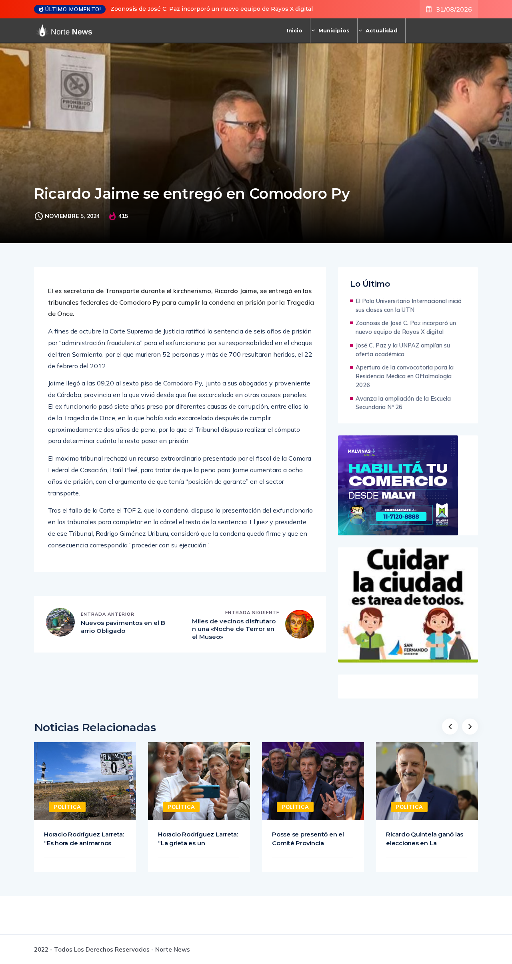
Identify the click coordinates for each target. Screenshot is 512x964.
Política (67, 807)
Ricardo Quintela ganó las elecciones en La (424, 838)
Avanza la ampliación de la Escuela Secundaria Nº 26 (403, 403)
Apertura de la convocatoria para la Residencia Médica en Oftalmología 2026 (405, 376)
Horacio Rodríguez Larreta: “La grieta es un (198, 838)
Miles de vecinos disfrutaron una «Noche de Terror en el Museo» (234, 629)
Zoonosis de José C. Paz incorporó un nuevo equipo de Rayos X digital (211, 8)
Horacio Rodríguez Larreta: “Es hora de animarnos (84, 838)
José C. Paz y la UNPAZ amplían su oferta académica (403, 349)
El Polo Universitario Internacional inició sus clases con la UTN (409, 305)
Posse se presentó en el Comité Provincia (308, 838)
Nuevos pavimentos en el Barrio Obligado (123, 627)
